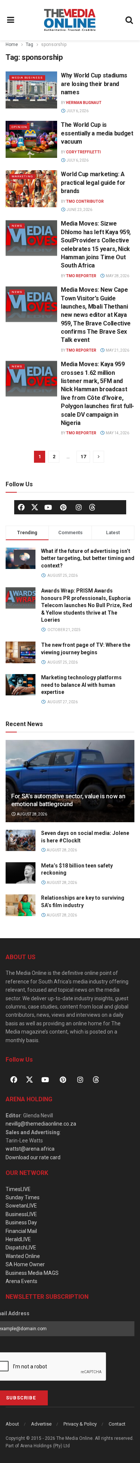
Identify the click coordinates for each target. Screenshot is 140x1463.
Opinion (19, 127)
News (17, 225)
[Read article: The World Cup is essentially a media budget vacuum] (31, 139)
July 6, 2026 (77, 111)
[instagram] (79, 507)
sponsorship (53, 44)
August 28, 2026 (31, 814)
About (12, 1424)
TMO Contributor (85, 201)
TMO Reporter (81, 276)
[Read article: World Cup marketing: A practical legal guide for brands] (31, 188)
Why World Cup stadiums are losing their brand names (94, 84)
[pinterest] (63, 507)
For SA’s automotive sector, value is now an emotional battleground (68, 800)
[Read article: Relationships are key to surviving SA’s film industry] (20, 905)
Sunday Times (23, 1197)
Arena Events (21, 1281)
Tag (29, 44)
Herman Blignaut (84, 103)
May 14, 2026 (117, 433)
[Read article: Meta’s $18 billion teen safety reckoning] (20, 873)
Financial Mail (21, 1231)
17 (83, 456)
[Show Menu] (11, 20)
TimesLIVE (18, 1189)
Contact (117, 1424)
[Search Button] (129, 20)
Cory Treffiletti (83, 152)
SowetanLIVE (21, 1206)
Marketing (22, 176)
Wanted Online (23, 1256)
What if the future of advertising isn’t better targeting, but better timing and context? (87, 558)
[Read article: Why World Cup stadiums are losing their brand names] (31, 89)
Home (12, 44)
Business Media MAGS (32, 1273)
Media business (27, 77)
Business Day (21, 1222)
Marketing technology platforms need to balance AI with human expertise (81, 684)
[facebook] (21, 507)
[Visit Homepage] (70, 20)
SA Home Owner (25, 1264)
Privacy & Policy (80, 1424)
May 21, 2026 (117, 350)
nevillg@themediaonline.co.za (41, 1124)
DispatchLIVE (21, 1248)
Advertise (41, 1424)
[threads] (92, 506)
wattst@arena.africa (30, 1149)
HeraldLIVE (18, 1239)
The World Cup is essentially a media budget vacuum (97, 133)
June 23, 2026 (79, 210)
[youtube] (48, 507)
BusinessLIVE (21, 1214)
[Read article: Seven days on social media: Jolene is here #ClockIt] (20, 840)
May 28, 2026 (117, 276)
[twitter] (34, 506)
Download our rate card (33, 1157)
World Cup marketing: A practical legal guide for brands (93, 183)
